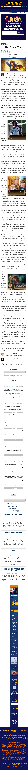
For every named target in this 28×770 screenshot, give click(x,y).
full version (23, 355)
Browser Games (23, 734)
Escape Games (21, 735)
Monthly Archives (14, 700)
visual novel (22, 105)
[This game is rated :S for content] (25, 57)
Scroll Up (10, 503)
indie (17, 105)
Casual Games (14, 734)
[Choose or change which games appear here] (16, 684)
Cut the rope (14, 737)
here (21, 465)
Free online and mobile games (14, 3)
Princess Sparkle (12, 375)
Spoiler (15, 412)
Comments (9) (13, 57)
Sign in (11, 508)
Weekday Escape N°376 (13, 514)
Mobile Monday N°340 (13, 532)
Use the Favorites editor (14, 694)
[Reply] (22, 382)
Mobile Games (6, 735)
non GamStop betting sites (20, 12)
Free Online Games (5, 734)
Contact (17, 764)
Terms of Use (11, 763)
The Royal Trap (6, 105)
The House (20, 737)
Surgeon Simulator (5, 737)
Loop (13, 551)
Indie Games (14, 735)
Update (13, 494)
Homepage (16, 503)
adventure (3, 107)
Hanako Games (12, 107)
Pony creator (20, 738)
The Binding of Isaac (11, 738)
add (14, 687)
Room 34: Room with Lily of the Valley (13, 570)
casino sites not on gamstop (11, 12)
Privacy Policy (4, 763)
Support (18, 763)
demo (14, 355)
